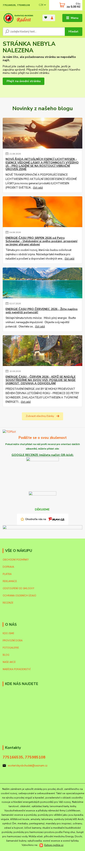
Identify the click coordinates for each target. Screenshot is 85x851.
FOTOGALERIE (11, 647)
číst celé (38, 188)
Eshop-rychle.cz (53, 845)
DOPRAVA (8, 566)
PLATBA (7, 574)
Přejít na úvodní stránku (24, 81)
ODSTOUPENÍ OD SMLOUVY (18, 588)
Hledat (73, 31)
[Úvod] (19, 18)
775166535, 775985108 (16, 5)
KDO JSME (8, 633)
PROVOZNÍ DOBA (12, 640)
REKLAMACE (10, 581)
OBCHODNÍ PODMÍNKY (16, 559)
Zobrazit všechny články (40, 416)
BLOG (6, 655)
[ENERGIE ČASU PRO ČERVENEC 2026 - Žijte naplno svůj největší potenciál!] (42, 283)
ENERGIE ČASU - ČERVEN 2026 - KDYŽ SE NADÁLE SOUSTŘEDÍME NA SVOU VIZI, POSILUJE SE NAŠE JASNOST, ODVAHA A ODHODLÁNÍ (41, 380)
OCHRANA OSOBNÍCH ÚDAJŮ (19, 595)
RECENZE (8, 602)
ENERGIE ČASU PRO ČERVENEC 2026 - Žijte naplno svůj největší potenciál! (42, 311)
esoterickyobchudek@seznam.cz (27, 766)
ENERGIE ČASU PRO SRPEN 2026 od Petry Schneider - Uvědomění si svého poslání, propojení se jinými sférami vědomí (41, 241)
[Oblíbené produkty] (45, 18)
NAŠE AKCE (9, 662)
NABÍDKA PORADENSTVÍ (17, 669)
